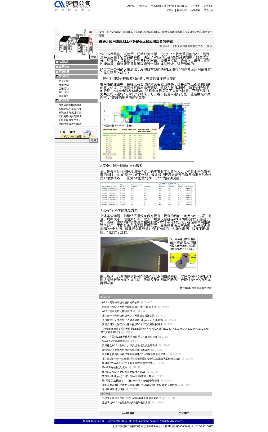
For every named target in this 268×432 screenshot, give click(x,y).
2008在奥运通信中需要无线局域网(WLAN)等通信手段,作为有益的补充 (141, 385)
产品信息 (64, 71)
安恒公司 (104, 31)
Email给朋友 (127, 413)
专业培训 (64, 92)
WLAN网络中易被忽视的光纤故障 (121, 302)
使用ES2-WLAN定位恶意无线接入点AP (124, 371)
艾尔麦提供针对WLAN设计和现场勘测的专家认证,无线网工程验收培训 (141, 358)
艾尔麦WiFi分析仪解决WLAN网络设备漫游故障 (128, 315)
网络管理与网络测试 (70, 105)
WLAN (105, 54)
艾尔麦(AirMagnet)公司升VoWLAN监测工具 (126, 376)
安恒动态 (64, 76)
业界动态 (64, 66)
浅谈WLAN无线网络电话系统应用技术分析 (126, 349)
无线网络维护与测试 (70, 116)
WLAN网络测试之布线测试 (117, 311)
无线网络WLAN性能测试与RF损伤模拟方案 (126, 402)
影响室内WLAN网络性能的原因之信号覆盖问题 (129, 306)
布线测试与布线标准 (70, 108)
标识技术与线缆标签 (70, 112)
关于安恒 (64, 81)
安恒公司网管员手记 (70, 120)
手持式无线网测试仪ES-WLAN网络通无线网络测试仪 (131, 398)
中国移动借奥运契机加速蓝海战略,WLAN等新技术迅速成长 (135, 354)
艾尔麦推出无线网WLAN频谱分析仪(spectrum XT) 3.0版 (132, 320)
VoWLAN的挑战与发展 (114, 367)
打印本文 (184, 413)
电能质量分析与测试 (70, 123)
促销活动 (64, 88)
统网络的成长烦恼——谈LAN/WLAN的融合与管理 (130, 380)
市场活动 (64, 84)
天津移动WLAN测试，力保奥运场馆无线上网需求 (129, 345)
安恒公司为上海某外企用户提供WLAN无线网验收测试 (132, 324)
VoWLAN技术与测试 (113, 341)
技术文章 (64, 100)
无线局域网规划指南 (113, 389)
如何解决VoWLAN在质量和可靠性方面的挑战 (127, 363)
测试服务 (64, 96)
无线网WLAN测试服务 (147, 31)
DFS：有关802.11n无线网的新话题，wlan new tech (129, 336)
